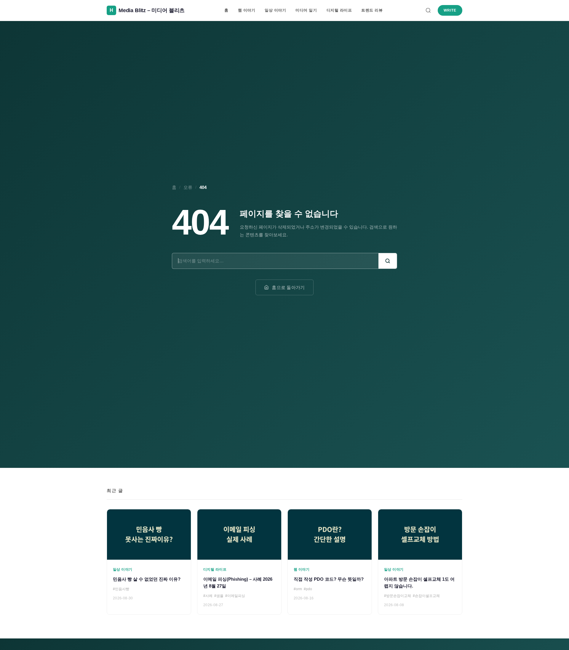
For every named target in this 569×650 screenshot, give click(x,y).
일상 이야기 (275, 10)
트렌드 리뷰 (372, 10)
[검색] (428, 10)
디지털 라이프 (339, 10)
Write (450, 10)
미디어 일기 (306, 10)
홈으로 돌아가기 (288, 287)
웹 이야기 (246, 10)
